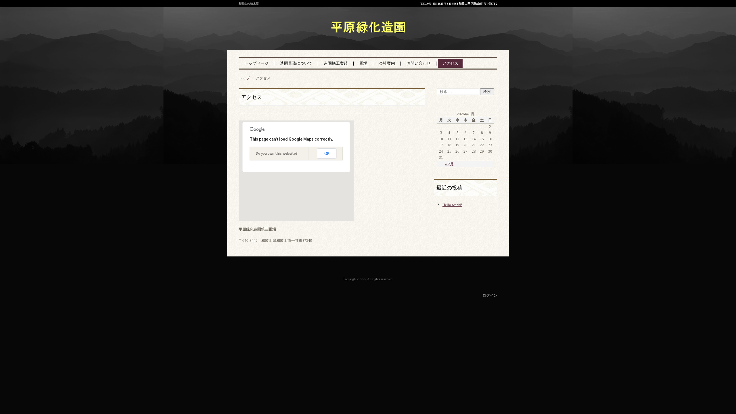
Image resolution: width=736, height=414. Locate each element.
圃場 (363, 63)
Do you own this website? (277, 154)
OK (326, 153)
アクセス (450, 63)
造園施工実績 (336, 63)
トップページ (256, 63)
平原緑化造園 (340, 40)
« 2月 (449, 164)
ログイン (489, 295)
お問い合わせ (419, 63)
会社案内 (387, 63)
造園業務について (296, 63)
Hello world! (452, 205)
